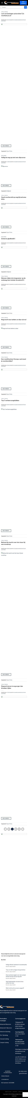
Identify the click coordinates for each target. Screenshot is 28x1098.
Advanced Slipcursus (5, 1024)
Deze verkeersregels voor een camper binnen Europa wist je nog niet (16, 975)
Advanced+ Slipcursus (6, 1028)
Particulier (8, 1091)
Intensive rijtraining (5, 1031)
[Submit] (25, 7)
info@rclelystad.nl (20, 1028)
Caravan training (4, 1039)
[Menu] (2, 3)
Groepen (14, 1091)
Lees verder (6, 145)
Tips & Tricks (4, 11)
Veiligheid (3, 155)
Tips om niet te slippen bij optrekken (15, 970)
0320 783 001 (19, 1026)
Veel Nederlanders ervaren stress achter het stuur (14, 982)
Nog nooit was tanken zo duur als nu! (13, 319)
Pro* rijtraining (4, 1035)
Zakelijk (20, 1091)
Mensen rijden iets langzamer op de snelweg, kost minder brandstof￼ (13, 279)
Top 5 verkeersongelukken (10, 400)
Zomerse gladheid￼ (8, 238)
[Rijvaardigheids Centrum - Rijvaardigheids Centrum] (11, 2)
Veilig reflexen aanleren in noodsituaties (16, 964)
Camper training (4, 1042)
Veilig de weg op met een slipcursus (13, 157)
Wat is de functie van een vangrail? (15, 988)
